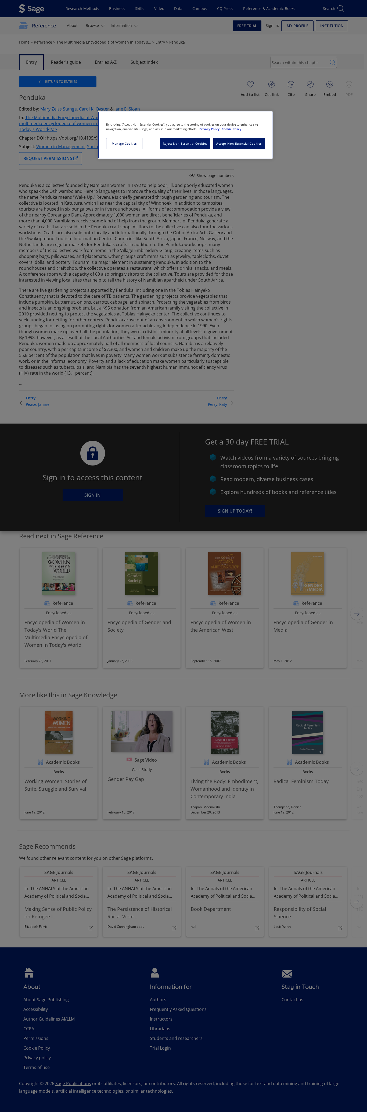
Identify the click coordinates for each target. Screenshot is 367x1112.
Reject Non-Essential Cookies (185, 143)
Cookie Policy (231, 129)
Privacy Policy (209, 129)
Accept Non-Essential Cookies (239, 143)
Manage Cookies (124, 143)
